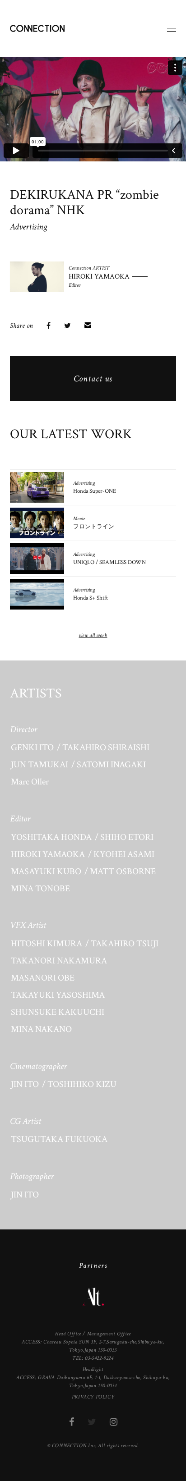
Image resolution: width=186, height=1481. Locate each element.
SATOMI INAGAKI (111, 764)
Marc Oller (30, 782)
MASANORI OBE (42, 978)
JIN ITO (25, 1084)
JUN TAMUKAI (39, 764)
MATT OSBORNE (123, 871)
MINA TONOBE (40, 888)
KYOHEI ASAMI (123, 854)
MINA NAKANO (41, 1029)
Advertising (28, 227)
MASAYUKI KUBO (46, 871)
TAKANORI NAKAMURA (59, 961)
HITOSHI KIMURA (46, 943)
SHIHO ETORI (126, 837)
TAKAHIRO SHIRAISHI (105, 747)
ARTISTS (35, 694)
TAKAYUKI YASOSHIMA (58, 995)
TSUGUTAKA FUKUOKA (59, 1139)
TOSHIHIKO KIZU (81, 1084)
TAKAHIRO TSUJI (124, 943)
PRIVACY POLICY (93, 1397)
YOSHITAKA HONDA (51, 837)
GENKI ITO (32, 747)
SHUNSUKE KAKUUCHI (57, 1012)
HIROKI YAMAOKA (48, 854)
